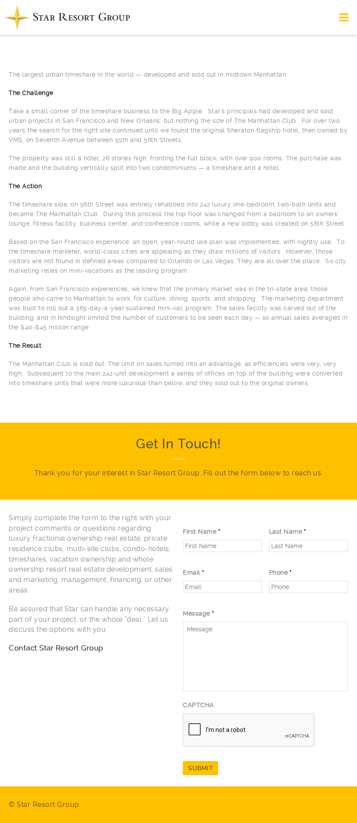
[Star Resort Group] (67, 17)
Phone (280, 572)
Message (198, 613)
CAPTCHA (198, 704)
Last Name (287, 531)
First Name (202, 531)
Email (193, 572)
